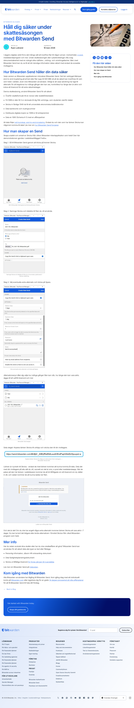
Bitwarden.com (17, 580)
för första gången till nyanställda (41, 562)
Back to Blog (11, 589)
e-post (80, 55)
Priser (46, 9)
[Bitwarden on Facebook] (84, 697)
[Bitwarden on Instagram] (88, 697)
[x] (94, 57)
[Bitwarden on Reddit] (62, 697)
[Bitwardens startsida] (12, 9)
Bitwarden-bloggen (12, 22)
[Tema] (130, 698)
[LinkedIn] (102, 57)
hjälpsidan (34, 567)
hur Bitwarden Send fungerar (46, 125)
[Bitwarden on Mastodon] (92, 697)
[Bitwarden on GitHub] (71, 697)
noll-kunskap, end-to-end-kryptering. (30, 122)
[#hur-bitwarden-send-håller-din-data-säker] (2, 72)
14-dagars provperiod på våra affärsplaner (66, 580)
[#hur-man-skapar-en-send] (2, 131)
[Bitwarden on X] (58, 697)
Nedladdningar (55, 9)
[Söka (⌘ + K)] (75, 9)
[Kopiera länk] (110, 57)
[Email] (106, 57)
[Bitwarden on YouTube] (75, 697)
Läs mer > (91, 2)
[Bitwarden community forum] (66, 697)
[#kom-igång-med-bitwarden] (2, 573)
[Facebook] (98, 57)
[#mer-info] (2, 542)
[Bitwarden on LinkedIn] (79, 697)
